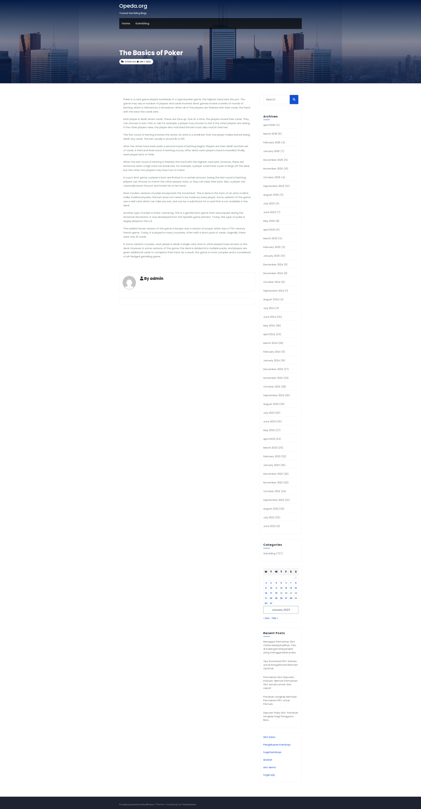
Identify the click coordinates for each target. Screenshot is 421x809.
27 (286, 598)
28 (291, 598)
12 (281, 588)
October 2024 (271, 282)
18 (276, 593)
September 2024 (273, 290)
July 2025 (269, 203)
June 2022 (269, 526)
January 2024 (271, 360)
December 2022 (273, 473)
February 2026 (272, 142)
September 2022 (273, 500)
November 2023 (273, 378)
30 (266, 603)
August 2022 (270, 508)
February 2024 (272, 351)
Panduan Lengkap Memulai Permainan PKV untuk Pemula (280, 700)
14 (291, 588)
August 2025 (271, 194)
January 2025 (271, 255)
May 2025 (269, 221)
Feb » (275, 618)
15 (296, 588)
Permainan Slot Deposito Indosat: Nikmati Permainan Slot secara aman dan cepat (280, 682)
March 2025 (270, 238)
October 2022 (271, 491)
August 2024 (271, 299)
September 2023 (273, 395)
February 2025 (272, 247)
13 (286, 588)
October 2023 (271, 386)
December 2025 (273, 160)
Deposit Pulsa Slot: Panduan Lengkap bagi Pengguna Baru (280, 716)
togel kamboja (272, 752)
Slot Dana (269, 737)
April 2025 (269, 229)
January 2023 (271, 465)
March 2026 (270, 133)
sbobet (267, 759)
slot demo (269, 767)
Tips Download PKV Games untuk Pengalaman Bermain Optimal (280, 664)
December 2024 (273, 264)
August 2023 (271, 404)
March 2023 (270, 447)
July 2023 (268, 412)
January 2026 (271, 151)
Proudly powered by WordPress (136, 804)
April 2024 (269, 334)
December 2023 (273, 369)
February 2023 (272, 456)
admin (156, 278)
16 (266, 593)
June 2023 (269, 421)
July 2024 (269, 308)
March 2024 (270, 343)
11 (276, 588)
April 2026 (269, 125)
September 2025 (273, 186)
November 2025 (273, 168)
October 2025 (271, 177)
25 (276, 598)
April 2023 (269, 439)
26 (281, 598)
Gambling (142, 23)
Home (126, 23)
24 (271, 598)
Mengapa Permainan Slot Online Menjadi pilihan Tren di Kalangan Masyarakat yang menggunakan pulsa (279, 647)
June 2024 (269, 317)
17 (271, 593)
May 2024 (269, 325)
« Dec (266, 618)
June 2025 (269, 212)
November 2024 (273, 273)
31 (271, 603)
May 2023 (269, 430)
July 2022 (268, 517)
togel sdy (269, 775)
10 (271, 588)
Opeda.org (133, 6)
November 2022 (273, 482)
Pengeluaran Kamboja (276, 744)
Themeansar (189, 804)
